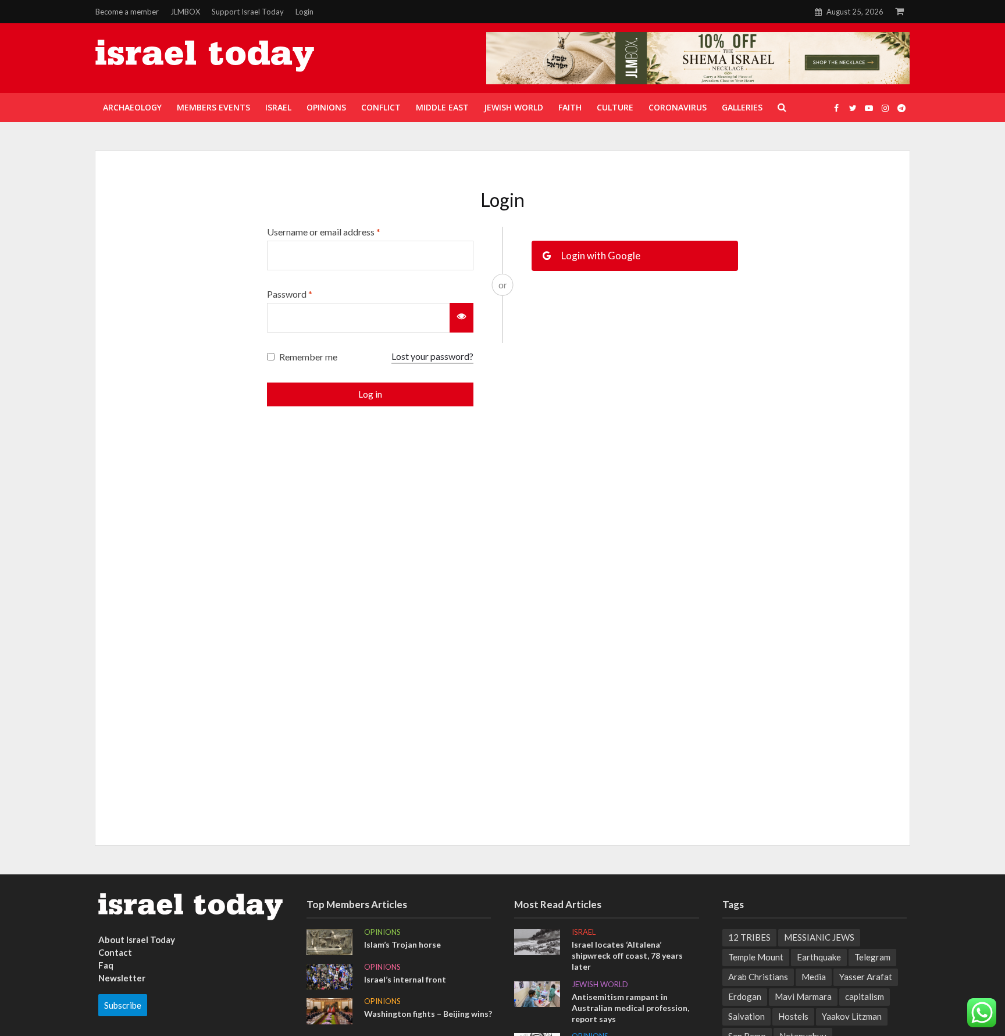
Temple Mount (755, 957)
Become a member (127, 11)
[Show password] (461, 317)
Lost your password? (432, 356)
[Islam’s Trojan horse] (329, 940)
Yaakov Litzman (852, 1016)
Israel (584, 932)
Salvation (746, 1016)
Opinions (382, 932)
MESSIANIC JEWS (819, 937)
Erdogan (744, 996)
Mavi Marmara (803, 996)
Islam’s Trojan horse (402, 944)
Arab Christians (758, 976)
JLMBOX (185, 11)
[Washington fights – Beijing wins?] (329, 1010)
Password (289, 293)
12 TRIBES (749, 937)
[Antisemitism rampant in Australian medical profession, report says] (537, 993)
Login (304, 11)
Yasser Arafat (865, 976)
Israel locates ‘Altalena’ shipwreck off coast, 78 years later (627, 955)
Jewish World (600, 984)
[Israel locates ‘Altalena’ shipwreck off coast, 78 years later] (537, 940)
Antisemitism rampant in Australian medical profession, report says (630, 1008)
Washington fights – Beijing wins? (428, 1014)
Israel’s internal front (405, 979)
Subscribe (122, 1005)
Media (813, 976)
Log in (370, 394)
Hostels (793, 1016)
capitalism (864, 996)
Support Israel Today (248, 11)
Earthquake (819, 957)
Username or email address (323, 231)
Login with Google (599, 255)
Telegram (872, 957)
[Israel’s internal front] (329, 975)
